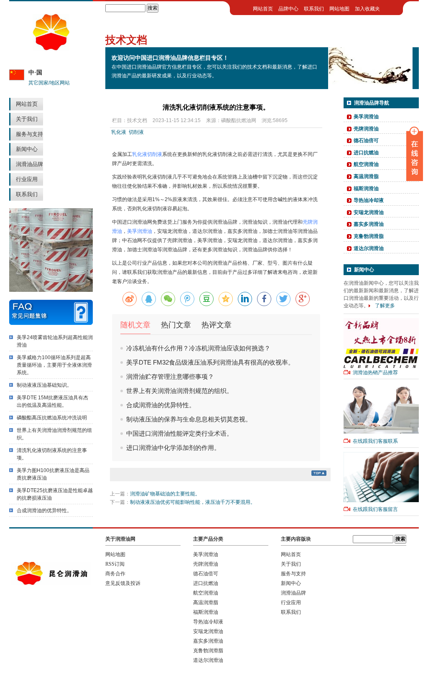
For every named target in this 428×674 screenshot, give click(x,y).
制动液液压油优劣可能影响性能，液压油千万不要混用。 (192, 502)
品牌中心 (288, 9)
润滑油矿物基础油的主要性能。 (165, 494)
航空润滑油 (366, 164)
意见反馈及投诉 (122, 583)
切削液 (136, 132)
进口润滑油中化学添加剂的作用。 (173, 447)
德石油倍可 (366, 140)
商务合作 (115, 574)
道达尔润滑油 (369, 248)
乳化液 (118, 132)
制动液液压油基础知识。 (44, 385)
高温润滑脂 (366, 176)
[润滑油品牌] (51, 49)
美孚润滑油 (139, 231)
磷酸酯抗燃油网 (238, 120)
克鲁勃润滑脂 (369, 236)
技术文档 (137, 120)
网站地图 (339, 9)
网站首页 (27, 104)
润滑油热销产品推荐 (375, 372)
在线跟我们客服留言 (375, 509)
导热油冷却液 (369, 200)
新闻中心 (27, 149)
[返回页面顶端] (318, 474)
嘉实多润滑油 (369, 224)
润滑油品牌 (29, 164)
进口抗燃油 (366, 153)
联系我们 (27, 194)
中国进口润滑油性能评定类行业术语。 (179, 433)
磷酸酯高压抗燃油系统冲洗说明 (52, 418)
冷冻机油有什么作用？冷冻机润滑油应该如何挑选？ (198, 348)
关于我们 (27, 119)
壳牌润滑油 (366, 129)
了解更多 (385, 306)
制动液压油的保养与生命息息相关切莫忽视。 (189, 419)
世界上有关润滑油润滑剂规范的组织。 (179, 390)
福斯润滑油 (366, 188)
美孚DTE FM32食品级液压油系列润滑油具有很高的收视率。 (210, 362)
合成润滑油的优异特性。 (44, 510)
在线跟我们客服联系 (375, 441)
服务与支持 (29, 134)
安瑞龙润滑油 (369, 212)
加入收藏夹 (367, 9)
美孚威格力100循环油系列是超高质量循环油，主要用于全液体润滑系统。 (54, 365)
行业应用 (27, 179)
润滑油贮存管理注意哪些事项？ (170, 376)
